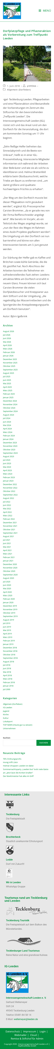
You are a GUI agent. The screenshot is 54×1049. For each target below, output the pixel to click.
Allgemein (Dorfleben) (19, 89)
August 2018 (8, 661)
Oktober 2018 (9, 654)
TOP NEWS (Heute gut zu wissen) (17, 724)
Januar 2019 (8, 644)
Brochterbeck (13, 837)
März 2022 (7, 515)
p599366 (31, 86)
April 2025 (7, 387)
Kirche (6, 714)
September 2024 (10, 411)
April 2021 (7, 550)
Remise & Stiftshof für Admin (27, 1038)
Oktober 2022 (9, 491)
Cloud (33, 1035)
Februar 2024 (9, 435)
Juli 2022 (6, 501)
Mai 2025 (7, 383)
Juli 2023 (6, 460)
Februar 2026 (9, 352)
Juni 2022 (7, 505)
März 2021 (7, 553)
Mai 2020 (7, 588)
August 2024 (8, 414)
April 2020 (7, 592)
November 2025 (10, 362)
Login (43, 1031)
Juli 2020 (6, 581)
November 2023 (10, 446)
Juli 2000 (6, 689)
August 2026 (8, 331)
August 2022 (8, 498)
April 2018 (7, 675)
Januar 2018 (8, 685)
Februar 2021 (9, 557)
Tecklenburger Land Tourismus (23, 950)
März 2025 (7, 390)
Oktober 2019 (9, 612)
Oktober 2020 (9, 571)
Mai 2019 (7, 630)
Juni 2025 (7, 380)
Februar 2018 (9, 682)
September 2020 (10, 574)
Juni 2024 (7, 421)
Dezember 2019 (10, 606)
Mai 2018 (7, 672)
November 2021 (10, 526)
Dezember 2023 (10, 442)
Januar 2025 (8, 397)
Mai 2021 (7, 547)
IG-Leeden (7, 707)
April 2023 (7, 470)
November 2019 (10, 609)
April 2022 (7, 512)
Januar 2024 (8, 439)
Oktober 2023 (9, 449)
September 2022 (10, 494)
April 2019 (7, 633)
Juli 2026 (6, 335)
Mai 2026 (7, 342)
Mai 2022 (7, 508)
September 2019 (10, 616)
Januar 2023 (8, 480)
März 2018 (7, 678)
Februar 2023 (9, 477)
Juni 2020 (7, 585)
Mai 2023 (7, 467)
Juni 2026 (7, 338)
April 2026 (7, 345)
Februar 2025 (9, 394)
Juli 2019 (6, 623)
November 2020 (10, 567)
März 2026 (7, 348)
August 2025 (8, 373)
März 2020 (7, 595)
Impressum (29, 1031)
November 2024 (10, 404)
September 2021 (10, 533)
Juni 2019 (7, 626)
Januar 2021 (8, 560)
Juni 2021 (7, 543)
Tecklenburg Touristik (17, 920)
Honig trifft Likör (10, 762)
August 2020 (8, 578)
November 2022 (10, 487)
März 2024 (7, 432)
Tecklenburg (12, 814)
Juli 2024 (6, 418)
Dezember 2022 (10, 484)
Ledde (9, 859)
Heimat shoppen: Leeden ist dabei (18, 765)
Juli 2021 (6, 540)
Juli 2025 (6, 376)
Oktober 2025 (9, 366)
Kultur (6, 718)
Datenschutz (13, 1031)
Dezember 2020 (10, 564)
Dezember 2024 (10, 400)
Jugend (6, 711)
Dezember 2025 (10, 359)
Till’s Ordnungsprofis (12, 759)
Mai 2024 (7, 425)
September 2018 (10, 658)
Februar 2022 (9, 519)
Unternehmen (9, 728)
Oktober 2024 (9, 407)
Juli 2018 (6, 665)
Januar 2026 (8, 355)
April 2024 (7, 428)
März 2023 (7, 473)
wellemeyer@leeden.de (26, 1019)
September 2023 (10, 453)
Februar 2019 (9, 640)
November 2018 (10, 651)
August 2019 (8, 619)
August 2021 (8, 536)
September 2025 (10, 369)
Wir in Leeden (13, 882)
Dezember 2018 (10, 647)
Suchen (6, 737)
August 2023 (8, 456)
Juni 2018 (7, 668)
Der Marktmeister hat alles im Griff (18, 776)
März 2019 (7, 637)
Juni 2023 (7, 463)
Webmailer (20, 1035)
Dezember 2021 (10, 522)
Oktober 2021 (9, 529)
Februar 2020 (9, 599)
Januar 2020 (8, 602)
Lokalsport (8, 721)
